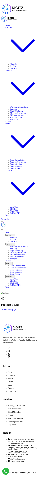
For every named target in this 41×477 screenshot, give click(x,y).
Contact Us (12, 391)
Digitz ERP (14, 211)
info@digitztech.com (17, 459)
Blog (7, 215)
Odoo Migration (16, 164)
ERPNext (13, 209)
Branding (13, 109)
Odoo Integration (16, 166)
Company (11, 375)
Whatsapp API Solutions (19, 107)
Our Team (13, 68)
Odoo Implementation (18, 162)
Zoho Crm (14, 207)
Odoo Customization (17, 160)
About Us (13, 64)
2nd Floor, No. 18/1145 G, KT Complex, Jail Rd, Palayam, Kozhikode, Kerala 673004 (22, 448)
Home (7, 25)
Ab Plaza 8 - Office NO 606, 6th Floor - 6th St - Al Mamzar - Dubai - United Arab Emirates (21, 441)
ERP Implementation (17, 115)
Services (11, 378)
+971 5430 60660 (16, 457)
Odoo (10, 385)
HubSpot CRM (15, 213)
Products (11, 388)
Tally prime (14, 119)
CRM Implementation (18, 113)
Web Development (16, 117)
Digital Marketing (16, 111)
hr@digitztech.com (17, 461)
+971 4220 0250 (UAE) (18, 452)
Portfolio (13, 66)
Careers (8, 121)
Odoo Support (15, 168)
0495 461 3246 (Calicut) (19, 454)
